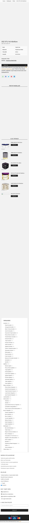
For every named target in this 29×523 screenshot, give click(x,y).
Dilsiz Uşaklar (8, 439)
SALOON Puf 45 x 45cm (16, 163)
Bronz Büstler (8, 414)
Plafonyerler (7, 352)
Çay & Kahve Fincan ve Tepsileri (12, 404)
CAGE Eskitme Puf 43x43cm (17, 183)
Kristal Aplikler (8, 371)
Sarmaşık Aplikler (9, 379)
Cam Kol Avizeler (8, 331)
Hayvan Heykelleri (9, 412)
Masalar (7, 441)
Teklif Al (5, 65)
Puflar (8, 58)
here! (20, 521)
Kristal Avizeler (8, 338)
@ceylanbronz (5, 491)
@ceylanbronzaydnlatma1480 (8, 496)
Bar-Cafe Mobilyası (9, 428)
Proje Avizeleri (8, 354)
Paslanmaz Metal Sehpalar (11, 443)
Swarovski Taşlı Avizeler (10, 332)
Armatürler (7, 360)
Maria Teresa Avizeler (10, 329)
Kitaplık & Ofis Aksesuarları (11, 437)
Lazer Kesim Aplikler (9, 373)
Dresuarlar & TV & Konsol (10, 435)
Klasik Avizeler (8, 325)
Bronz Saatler (8, 416)
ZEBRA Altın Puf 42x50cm (16, 152)
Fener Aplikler (8, 383)
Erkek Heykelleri (8, 422)
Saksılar (7, 400)
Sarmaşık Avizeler (9, 350)
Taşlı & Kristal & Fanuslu (10, 391)
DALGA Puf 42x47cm (15, 193)
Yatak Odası (7, 429)
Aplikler (5, 364)
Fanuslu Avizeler (8, 342)
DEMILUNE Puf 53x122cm (16, 142)
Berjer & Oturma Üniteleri (10, 431)
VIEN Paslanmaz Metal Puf (7, 126)
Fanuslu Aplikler (8, 377)
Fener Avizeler (8, 356)
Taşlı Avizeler (8, 340)
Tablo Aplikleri (8, 381)
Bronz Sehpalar (8, 433)
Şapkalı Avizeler (8, 346)
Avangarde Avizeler (9, 327)
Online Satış (6, 449)
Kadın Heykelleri (8, 424)
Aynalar (6, 402)
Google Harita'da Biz (6, 498)
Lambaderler (6, 396)
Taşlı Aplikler (8, 369)
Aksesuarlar (6, 398)
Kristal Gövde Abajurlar (10, 389)
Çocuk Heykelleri (9, 418)
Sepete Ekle (7, 106)
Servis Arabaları (8, 447)
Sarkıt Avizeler (8, 344)
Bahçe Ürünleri (8, 420)
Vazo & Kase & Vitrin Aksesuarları (12, 408)
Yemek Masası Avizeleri (10, 336)
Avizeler (5, 323)
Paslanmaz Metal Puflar (11, 60)
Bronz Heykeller (6, 410)
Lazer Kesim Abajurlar (10, 393)
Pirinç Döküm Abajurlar (10, 387)
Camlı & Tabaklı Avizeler (10, 348)
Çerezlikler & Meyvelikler (10, 406)
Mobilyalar (5, 426)
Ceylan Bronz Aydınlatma (7, 494)
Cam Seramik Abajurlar (10, 395)
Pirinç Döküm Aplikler (9, 367)
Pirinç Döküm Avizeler (10, 334)
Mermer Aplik (8, 365)
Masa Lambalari (7, 385)
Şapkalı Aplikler (8, 375)
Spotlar (6, 362)
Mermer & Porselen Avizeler (11, 358)
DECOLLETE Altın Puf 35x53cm (17, 173)
